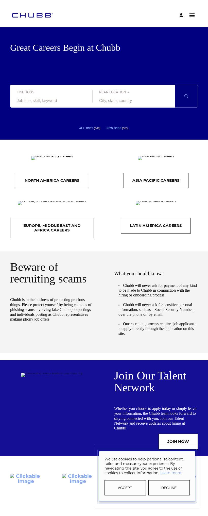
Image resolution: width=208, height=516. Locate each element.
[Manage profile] (182, 15)
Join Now (178, 441)
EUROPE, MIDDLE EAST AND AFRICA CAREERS (52, 227)
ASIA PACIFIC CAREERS (156, 180)
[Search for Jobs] (186, 96)
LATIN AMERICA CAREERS (156, 225)
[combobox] (51, 101)
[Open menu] (192, 15)
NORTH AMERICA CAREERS (52, 180)
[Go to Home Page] (32, 15)
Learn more (170, 473)
